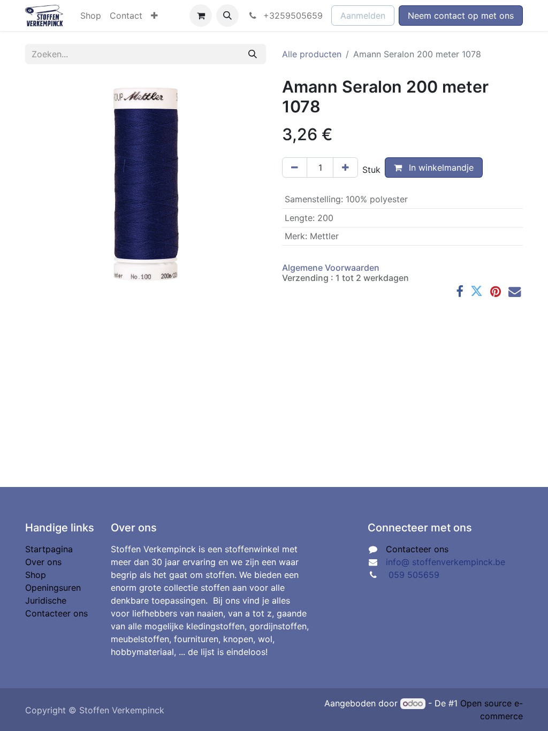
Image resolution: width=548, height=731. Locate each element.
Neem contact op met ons (461, 15)
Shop (35, 574)
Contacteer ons (56, 613)
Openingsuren (53, 587)
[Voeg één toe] (345, 167)
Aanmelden (362, 15)
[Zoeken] (252, 54)
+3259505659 (292, 15)
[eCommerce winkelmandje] (200, 15)
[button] (227, 15)
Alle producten (311, 54)
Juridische (45, 600)
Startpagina (49, 549)
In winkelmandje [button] (440, 167)
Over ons (43, 562)
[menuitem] (90, 15)
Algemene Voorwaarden (330, 267)
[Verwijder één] (294, 167)
